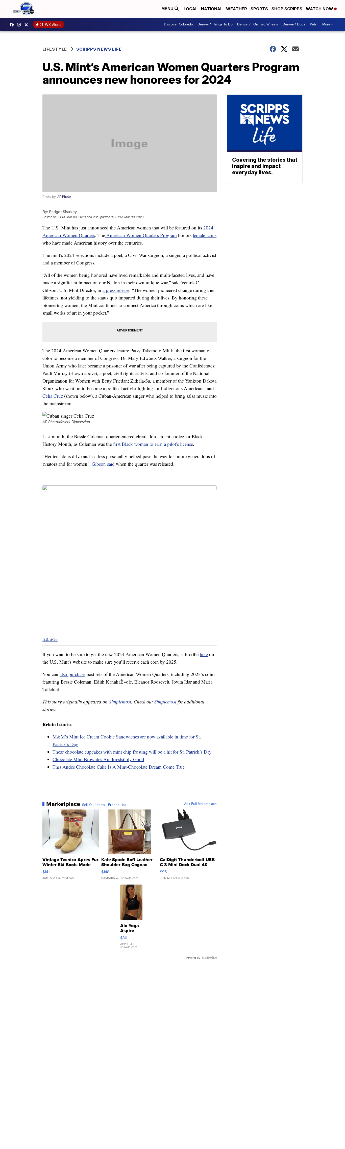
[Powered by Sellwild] (209, 958)
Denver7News (13, 25)
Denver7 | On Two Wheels (257, 24)
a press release (116, 290)
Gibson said (103, 464)
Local (191, 8)
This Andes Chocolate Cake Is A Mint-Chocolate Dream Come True (119, 767)
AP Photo (64, 196)
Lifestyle (54, 49)
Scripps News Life (99, 49)
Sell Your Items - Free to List (104, 805)
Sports (259, 8)
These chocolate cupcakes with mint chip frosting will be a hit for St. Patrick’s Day (132, 752)
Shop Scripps (287, 8)
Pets (313, 24)
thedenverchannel (20, 25)
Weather (236, 8)
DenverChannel (27, 25)
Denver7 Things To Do (215, 24)
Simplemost (120, 701)
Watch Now (320, 8)
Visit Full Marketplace (200, 804)
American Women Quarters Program (141, 235)
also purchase (72, 674)
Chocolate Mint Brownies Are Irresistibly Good (98, 759)
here (204, 654)
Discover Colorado (178, 24)
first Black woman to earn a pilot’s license (153, 444)
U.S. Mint (50, 639)
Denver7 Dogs (294, 24)
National (212, 8)
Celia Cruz (52, 396)
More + (327, 24)
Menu (168, 9)
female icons (204, 235)
